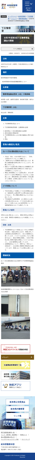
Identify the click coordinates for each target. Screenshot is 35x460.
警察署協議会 (23, 18)
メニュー (14, 18)
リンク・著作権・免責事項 (9, 435)
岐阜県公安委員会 (17, 402)
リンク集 (17, 416)
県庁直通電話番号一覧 (8, 432)
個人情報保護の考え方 (8, 437)
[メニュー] (28, 6)
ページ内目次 (17, 49)
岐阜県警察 (22, 16)
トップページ (12, 16)
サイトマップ (26, 439)
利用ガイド (23, 435)
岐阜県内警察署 (17, 409)
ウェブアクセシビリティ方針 (10, 439)
